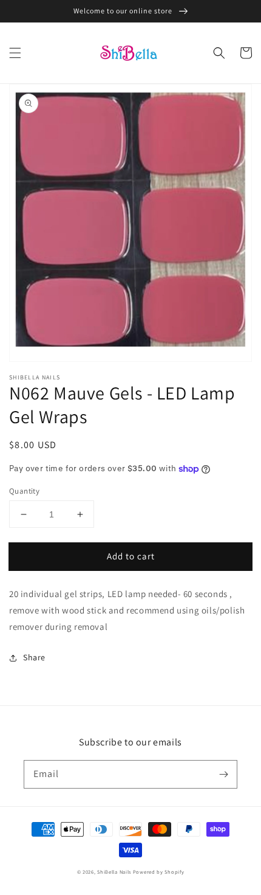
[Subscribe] (223, 774)
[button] (15, 53)
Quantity (24, 491)
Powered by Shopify (159, 871)
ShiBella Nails (114, 871)
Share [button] (34, 657)
